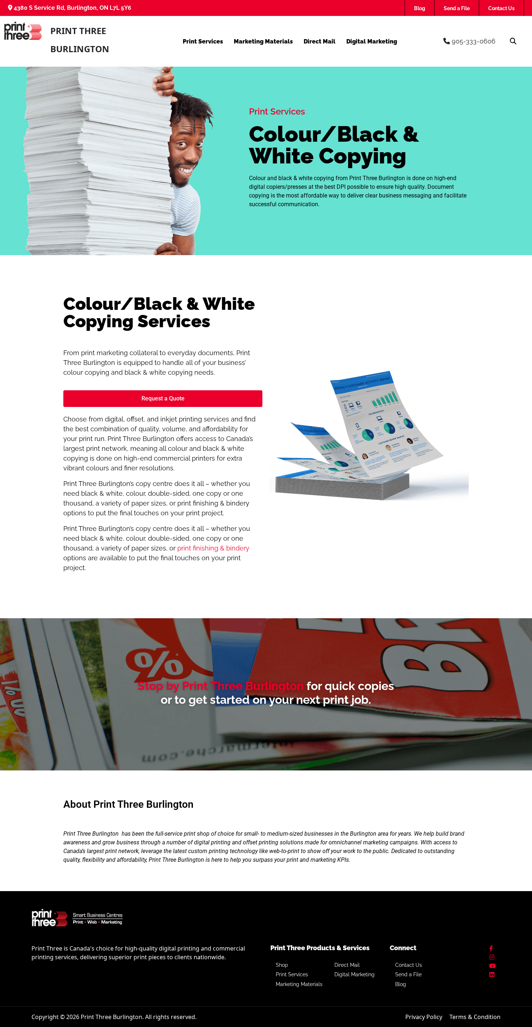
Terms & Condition (475, 1017)
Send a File (457, 8)
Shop (282, 965)
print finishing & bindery (213, 548)
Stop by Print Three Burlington (221, 686)
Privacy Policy (423, 1017)
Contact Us (501, 8)
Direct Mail (319, 41)
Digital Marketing (371, 41)
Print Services (203, 41)
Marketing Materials (263, 41)
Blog (419, 8)
